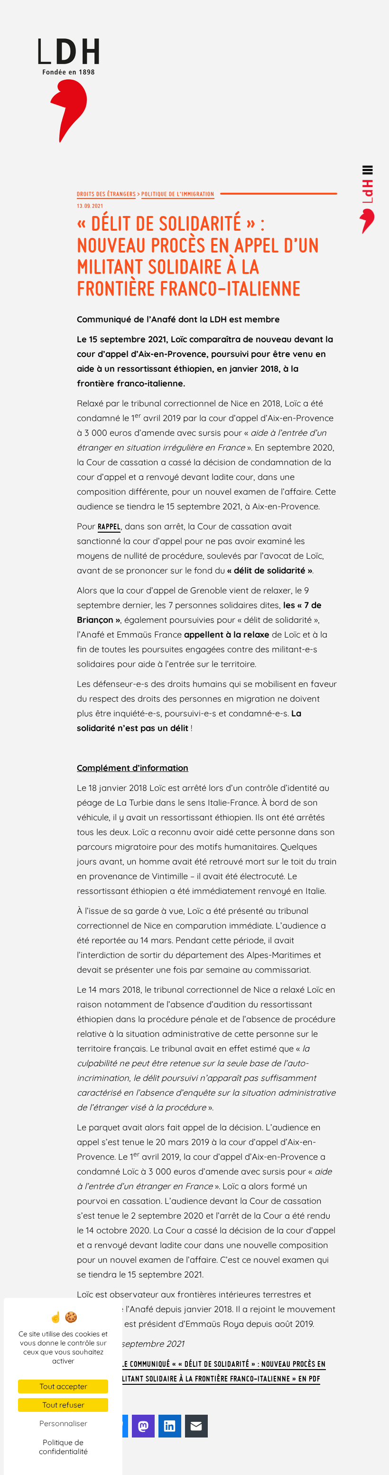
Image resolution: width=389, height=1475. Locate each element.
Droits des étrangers (106, 193)
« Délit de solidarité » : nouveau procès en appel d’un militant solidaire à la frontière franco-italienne (198, 256)
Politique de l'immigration (177, 193)
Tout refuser (63, 1404)
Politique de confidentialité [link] (63, 1446)
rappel (109, 526)
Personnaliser (63, 1423)
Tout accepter (63, 1386)
